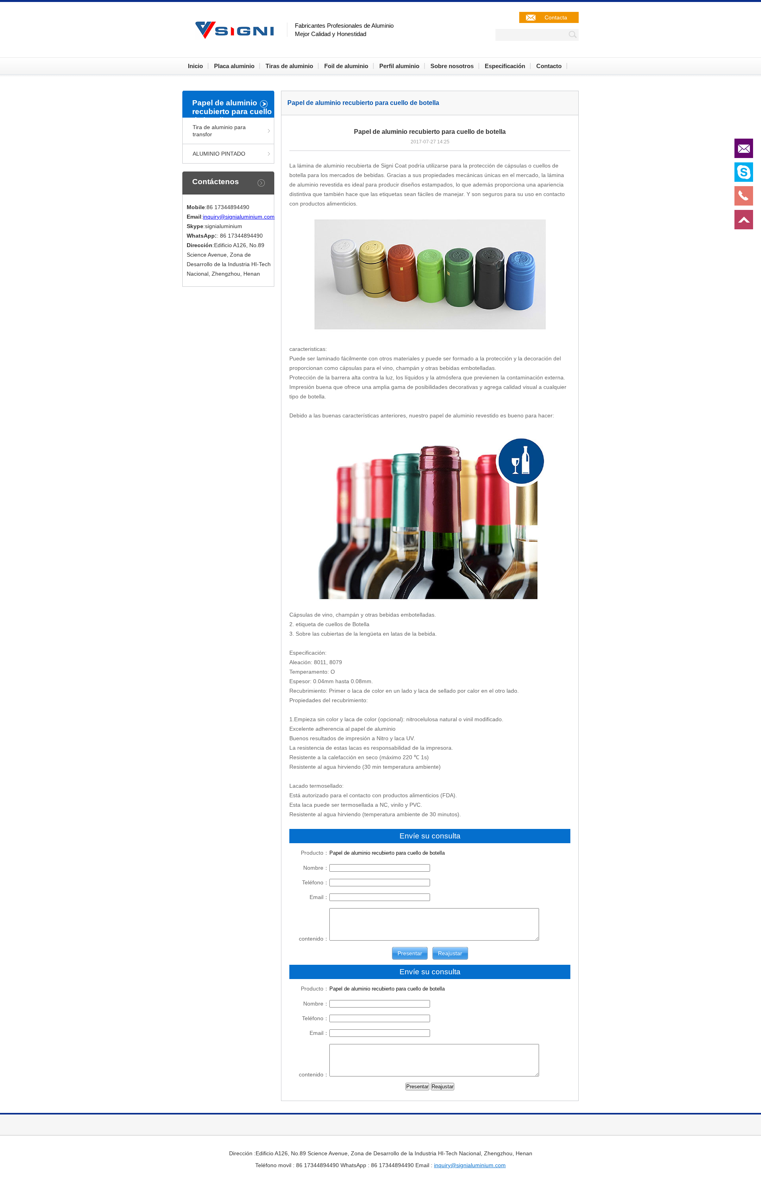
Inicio (195, 66)
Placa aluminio (234, 66)
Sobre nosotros (452, 66)
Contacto (549, 66)
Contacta (556, 17)
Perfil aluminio (399, 66)
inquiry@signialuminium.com (239, 216)
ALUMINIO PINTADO (219, 153)
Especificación (505, 66)
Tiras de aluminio (289, 66)
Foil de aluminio (346, 66)
